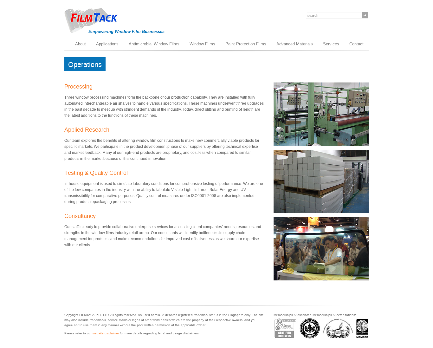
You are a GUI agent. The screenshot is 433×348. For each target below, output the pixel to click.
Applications (107, 44)
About (80, 44)
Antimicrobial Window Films (154, 44)
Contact (356, 44)
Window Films (202, 44)
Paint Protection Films (245, 44)
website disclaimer (106, 333)
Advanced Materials (294, 44)
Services (331, 44)
